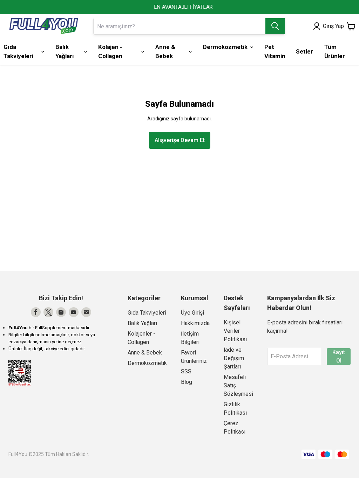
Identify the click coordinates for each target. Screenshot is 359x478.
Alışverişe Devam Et (180, 140)
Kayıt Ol (338, 356)
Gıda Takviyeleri (147, 312)
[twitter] (48, 312)
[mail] (86, 312)
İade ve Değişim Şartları (234, 358)
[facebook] (36, 312)
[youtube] (74, 312)
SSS (186, 371)
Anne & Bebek (145, 352)
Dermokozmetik (147, 363)
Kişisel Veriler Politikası (235, 331)
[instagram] (61, 312)
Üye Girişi (192, 312)
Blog (186, 382)
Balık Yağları (142, 323)
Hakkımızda (195, 323)
